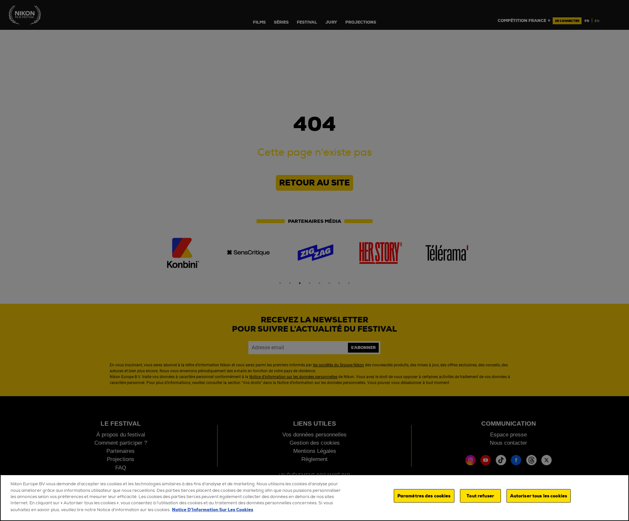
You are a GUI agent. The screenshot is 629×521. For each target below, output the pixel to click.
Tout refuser (480, 496)
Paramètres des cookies (424, 496)
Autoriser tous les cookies (538, 496)
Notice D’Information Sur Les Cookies (212, 509)
